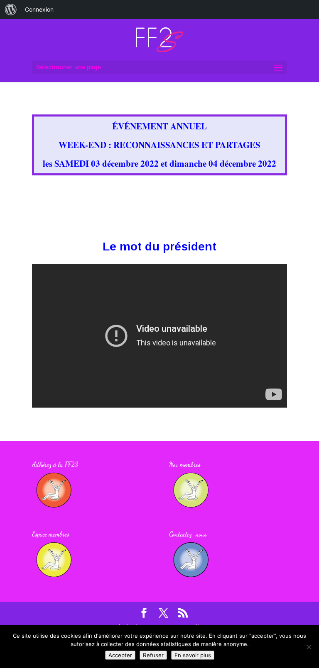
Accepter (120, 655)
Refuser (153, 655)
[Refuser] (308, 647)
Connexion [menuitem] (39, 9)
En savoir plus (192, 655)
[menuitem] (11, 9)
